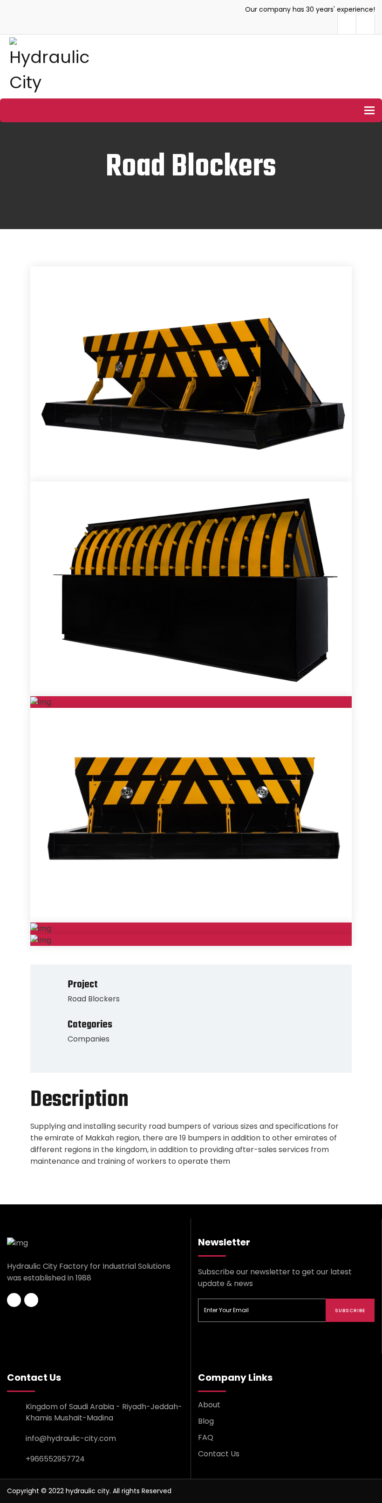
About (209, 1404)
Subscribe (350, 1310)
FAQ (205, 1437)
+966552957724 (55, 1459)
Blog (206, 1421)
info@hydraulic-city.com (71, 1438)
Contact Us (218, 1453)
